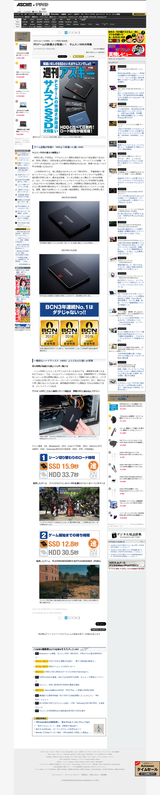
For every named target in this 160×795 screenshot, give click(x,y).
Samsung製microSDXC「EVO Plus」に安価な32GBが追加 (69, 690)
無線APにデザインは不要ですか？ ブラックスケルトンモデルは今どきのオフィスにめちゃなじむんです (132, 181)
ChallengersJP (101, 17)
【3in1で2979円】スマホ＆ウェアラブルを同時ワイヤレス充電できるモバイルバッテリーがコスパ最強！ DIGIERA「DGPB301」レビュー (131, 133)
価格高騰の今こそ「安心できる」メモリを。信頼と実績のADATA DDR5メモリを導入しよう (131, 267)
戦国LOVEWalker (120, 769)
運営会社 (85, 775)
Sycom (47, 19)
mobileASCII (86, 767)
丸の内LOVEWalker (108, 769)
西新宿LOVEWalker (73, 769)
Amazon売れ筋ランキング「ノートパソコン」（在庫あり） (22, 36)
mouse (32, 19)
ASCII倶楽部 (139, 14)
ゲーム (108, 14)
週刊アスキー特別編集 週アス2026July (22, 299)
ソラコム (54, 24)
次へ (76, 32)
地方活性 (85, 17)
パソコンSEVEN (54, 19)
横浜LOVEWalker (62, 769)
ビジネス (31, 14)
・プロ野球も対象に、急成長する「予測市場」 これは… (22, 259)
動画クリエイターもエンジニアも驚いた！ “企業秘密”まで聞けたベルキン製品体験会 (131, 147)
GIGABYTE (47, 22)
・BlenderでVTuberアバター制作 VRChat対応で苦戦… (22, 253)
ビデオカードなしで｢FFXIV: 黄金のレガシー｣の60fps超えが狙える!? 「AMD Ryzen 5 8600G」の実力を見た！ (131, 386)
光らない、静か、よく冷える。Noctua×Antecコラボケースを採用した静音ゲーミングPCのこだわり (130, 162)
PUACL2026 (92, 17)
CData (68, 24)
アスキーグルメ (44, 17)
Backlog (75, 24)
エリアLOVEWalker (50, 769)
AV (82, 14)
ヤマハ (90, 24)
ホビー (70, 14)
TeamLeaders (62, 17)
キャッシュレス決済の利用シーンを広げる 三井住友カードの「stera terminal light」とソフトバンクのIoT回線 (131, 321)
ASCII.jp (24, 4)
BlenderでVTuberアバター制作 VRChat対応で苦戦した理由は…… (64, 732)
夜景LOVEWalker (85, 769)
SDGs (80, 17)
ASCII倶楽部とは (24, 264)
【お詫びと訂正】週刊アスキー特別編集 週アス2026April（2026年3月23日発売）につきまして (126, 551)
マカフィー (25, 26)
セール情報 (116, 14)
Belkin (76, 22)
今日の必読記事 (58, 767)
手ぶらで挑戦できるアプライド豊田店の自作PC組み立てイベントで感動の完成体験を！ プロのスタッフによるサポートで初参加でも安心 (131, 336)
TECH (38, 14)
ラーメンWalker (39, 769)
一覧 (69, 56)
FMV (25, 19)
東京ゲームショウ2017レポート (62, 666)
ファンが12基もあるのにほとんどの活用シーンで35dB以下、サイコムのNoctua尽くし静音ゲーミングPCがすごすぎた (131, 199)
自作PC (76, 14)
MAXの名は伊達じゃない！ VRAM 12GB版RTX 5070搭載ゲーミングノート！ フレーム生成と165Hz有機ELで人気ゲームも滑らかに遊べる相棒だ (131, 77)
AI (22, 14)
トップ (17, 14)
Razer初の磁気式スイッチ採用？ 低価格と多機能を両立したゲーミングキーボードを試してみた (131, 231)
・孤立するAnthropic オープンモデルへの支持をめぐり (22, 246)
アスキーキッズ (18, 17)
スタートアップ (100, 14)
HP (76, 19)
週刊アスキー (53, 17)
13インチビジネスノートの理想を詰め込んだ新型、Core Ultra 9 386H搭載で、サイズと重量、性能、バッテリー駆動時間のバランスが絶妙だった (131, 300)
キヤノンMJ (32, 26)
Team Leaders (76, 764)
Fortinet (83, 24)
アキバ (86, 14)
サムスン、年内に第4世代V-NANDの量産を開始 (59, 685)
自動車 (63, 14)
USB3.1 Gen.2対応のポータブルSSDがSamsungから (66, 672)
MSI (61, 19)
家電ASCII (35, 17)
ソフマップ (47, 26)
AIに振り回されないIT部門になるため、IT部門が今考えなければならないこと (131, 216)
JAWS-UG (55, 757)
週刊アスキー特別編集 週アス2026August (22, 272)
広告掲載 (103, 775)
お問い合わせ (94, 775)
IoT (26, 14)
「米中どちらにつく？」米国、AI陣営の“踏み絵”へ (57, 726)
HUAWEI (61, 22)
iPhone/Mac (55, 14)
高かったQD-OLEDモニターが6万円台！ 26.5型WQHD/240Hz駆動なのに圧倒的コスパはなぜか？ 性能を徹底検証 (131, 96)
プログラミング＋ (87, 764)
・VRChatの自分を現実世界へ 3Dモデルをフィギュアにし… (22, 233)
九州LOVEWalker (96, 769)
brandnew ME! (54, 27)
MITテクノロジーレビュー (98, 767)
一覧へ (142, 541)
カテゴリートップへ (98, 629)
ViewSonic (68, 22)
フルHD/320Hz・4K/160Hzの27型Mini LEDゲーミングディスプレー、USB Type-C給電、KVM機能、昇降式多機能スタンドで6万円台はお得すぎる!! (131, 113)
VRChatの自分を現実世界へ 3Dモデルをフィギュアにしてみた (63, 722)
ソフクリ (112, 24)
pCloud (61, 26)
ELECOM (25, 22)
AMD (32, 22)
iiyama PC (73, 754)
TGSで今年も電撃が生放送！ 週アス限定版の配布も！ (72, 661)
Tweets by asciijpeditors (116, 59)
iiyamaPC (39, 19)
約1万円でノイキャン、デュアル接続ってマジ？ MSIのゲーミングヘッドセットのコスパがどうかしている (131, 283)
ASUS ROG (39, 22)
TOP (41, 752)
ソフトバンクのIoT (105, 24)
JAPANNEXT (39, 27)
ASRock (54, 22)
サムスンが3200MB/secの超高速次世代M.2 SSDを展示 (62, 711)
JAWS (25, 24)
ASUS (68, 19)
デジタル (40, 4)
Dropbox (61, 24)
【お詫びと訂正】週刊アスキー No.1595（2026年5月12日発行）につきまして (127, 546)
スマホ (92, 14)
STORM (109, 754)
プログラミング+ (73, 17)
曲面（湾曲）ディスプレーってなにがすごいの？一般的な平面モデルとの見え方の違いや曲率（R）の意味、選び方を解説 (131, 372)
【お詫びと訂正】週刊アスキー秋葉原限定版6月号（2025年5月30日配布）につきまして (126, 555)
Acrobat (32, 24)
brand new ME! (90, 759)
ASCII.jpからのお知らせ (117, 542)
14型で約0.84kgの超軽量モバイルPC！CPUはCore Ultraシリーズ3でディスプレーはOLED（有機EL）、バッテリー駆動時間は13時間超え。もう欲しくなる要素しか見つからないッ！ (131, 248)
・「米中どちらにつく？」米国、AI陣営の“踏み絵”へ (22, 240)
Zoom (97, 24)
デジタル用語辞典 (77, 767)
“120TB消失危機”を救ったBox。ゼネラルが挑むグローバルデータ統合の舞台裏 (131, 356)
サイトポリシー (57, 775)
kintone (39, 24)
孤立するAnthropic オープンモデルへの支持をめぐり (58, 729)
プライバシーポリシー (72, 775)
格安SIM (27, 17)
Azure (46, 24)
